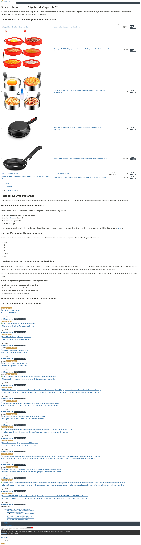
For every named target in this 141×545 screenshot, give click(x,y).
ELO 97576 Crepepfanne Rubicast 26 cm (14, 352)
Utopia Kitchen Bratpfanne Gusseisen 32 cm (67, 27)
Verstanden (4, 533)
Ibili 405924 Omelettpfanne (9, 313)
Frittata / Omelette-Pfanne (61, 173)
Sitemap (6, 523)
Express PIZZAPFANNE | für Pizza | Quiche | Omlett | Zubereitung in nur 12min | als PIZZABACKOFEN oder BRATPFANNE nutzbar (44, 498)
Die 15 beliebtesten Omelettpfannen (17, 519)
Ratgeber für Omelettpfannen (15, 512)
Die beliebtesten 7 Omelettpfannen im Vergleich (20, 510)
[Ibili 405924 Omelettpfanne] (10, 310)
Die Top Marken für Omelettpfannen (17, 515)
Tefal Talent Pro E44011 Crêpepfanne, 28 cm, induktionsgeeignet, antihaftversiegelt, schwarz (31, 472)
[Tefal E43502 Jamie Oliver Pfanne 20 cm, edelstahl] (18, 323)
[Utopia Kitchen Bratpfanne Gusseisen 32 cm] (15, 27)
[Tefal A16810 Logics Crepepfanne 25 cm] (14, 363)
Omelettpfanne (11, 190)
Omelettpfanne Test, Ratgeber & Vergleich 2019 (17, 509)
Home (7, 183)
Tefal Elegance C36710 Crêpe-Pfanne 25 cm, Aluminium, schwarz (22, 419)
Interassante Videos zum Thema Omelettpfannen (20, 518)
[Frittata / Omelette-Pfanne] (10, 173)
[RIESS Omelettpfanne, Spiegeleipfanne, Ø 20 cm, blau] (19, 443)
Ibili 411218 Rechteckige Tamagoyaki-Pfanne (15, 339)
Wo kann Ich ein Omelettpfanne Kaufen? (22, 513)
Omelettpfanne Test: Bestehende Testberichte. (20, 516)
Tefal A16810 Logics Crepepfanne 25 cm (14, 366)
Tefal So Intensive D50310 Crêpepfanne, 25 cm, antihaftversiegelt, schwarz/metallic (28, 379)
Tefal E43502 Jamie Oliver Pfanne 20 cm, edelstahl (17, 326)
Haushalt (9, 187)
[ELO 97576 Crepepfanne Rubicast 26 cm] (15, 350)
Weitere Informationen (14, 533)
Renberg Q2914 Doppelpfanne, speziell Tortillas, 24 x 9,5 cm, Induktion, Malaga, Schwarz (80, 177)
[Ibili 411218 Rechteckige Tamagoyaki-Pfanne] (16, 337)
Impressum (7, 522)
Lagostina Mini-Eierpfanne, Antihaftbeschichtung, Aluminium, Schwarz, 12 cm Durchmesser (80, 158)
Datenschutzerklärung (9, 525)
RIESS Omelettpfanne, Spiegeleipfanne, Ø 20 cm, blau (18, 445)
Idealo (120, 228)
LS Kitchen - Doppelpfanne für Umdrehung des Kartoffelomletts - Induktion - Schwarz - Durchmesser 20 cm (35, 432)
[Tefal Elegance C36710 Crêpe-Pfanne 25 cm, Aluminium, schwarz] (23, 416)
